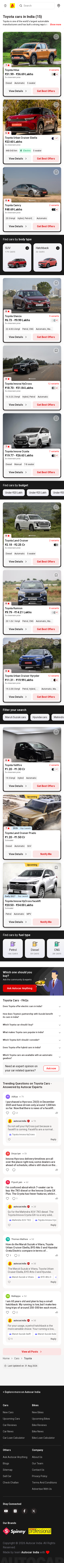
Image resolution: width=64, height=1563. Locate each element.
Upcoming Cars (11, 1418)
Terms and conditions (44, 1482)
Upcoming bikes (41, 1418)
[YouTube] (6, 1511)
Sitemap (7, 1469)
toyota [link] (28, 1358)
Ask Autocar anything (15, 1457)
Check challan (11, 1482)
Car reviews (10, 1425)
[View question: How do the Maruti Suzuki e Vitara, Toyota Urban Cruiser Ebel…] (32, 1261)
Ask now (51, 1068)
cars (16, 1358)
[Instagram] (15, 1511)
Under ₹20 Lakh (13, 492)
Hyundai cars (40, 717)
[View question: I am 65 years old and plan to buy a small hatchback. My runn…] (32, 1318)
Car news (8, 1431)
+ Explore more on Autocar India (21, 1392)
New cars (8, 1412)
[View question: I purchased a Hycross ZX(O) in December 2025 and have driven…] (32, 1119)
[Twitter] (34, 1511)
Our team (37, 1463)
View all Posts (30, 1351)
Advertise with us (42, 1488)
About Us (37, 1457)
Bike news (38, 1431)
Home (6, 1358)
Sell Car (7, 1476)
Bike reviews (39, 1425)
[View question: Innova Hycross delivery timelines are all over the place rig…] (32, 1162)
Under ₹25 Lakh (37, 492)
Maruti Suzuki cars (15, 717)
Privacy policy (39, 1476)
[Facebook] (24, 1511)
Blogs (6, 1463)
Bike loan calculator (43, 1437)
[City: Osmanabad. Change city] (58, 5)
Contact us (38, 1469)
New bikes (38, 1412)
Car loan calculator (14, 1437)
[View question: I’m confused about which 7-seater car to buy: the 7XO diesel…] (32, 1204)
